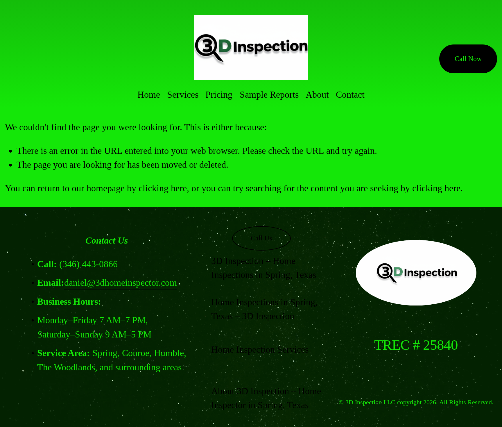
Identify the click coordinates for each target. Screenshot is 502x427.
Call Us (261, 238)
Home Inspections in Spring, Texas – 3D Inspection (264, 309)
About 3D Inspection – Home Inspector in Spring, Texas (266, 398)
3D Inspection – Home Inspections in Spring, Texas (263, 268)
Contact (350, 94)
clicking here (163, 188)
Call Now (468, 58)
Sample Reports (269, 94)
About (317, 94)
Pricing (218, 94)
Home (148, 94)
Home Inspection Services (260, 349)
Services (182, 94)
